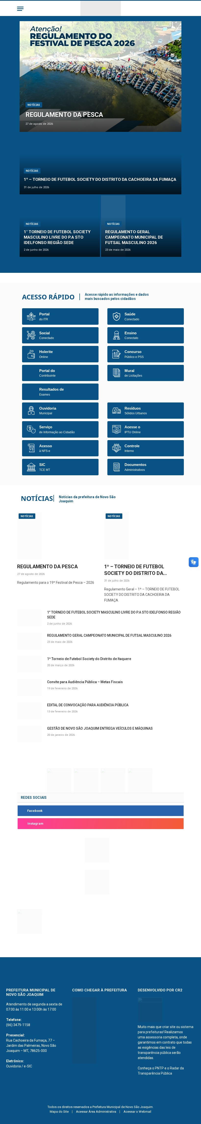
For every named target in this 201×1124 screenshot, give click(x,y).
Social (44, 333)
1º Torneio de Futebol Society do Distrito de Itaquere (89, 659)
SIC (42, 464)
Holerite (46, 352)
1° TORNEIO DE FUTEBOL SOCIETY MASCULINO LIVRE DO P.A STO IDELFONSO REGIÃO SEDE (57, 237)
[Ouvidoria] (31, 410)
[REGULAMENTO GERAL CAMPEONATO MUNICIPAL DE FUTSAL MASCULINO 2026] (141, 226)
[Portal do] (31, 373)
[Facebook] (22, 811)
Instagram (35, 823)
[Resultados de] (31, 391)
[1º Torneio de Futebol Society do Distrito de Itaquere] (30, 664)
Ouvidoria (47, 408)
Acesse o (132, 427)
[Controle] (116, 448)
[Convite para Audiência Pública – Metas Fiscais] (30, 687)
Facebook (34, 811)
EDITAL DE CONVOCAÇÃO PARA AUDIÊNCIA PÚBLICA (87, 705)
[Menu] (20, 8)
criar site (169, 1027)
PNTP (159, 1068)
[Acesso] (31, 448)
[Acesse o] (116, 429)
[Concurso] (116, 354)
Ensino (131, 333)
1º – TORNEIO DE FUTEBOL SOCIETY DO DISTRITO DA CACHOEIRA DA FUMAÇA (100, 179)
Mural (129, 371)
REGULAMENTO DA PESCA (64, 114)
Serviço (45, 427)
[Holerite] (31, 354)
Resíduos (133, 408)
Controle (132, 446)
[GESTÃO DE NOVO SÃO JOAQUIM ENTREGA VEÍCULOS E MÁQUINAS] (30, 733)
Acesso (45, 446)
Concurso (133, 352)
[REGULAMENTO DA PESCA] (100, 76)
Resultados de (51, 389)
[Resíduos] (116, 410)
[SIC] (31, 467)
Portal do (47, 371)
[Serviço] (31, 429)
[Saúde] (116, 316)
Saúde (130, 314)
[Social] (31, 335)
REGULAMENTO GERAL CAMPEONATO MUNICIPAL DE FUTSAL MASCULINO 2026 (134, 237)
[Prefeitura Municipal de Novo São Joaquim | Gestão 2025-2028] (100, 9)
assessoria (154, 1037)
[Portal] (31, 316)
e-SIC (28, 1066)
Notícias (33, 105)
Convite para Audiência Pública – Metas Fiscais (85, 682)
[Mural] (116, 373)
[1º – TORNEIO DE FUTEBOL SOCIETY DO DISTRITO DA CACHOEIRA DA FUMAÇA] (100, 163)
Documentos (135, 464)
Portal (44, 314)
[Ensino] (116, 335)
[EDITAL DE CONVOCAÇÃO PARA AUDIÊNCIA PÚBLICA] (30, 710)
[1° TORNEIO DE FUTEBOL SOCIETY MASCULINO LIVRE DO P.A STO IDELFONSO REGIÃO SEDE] (60, 226)
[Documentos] (116, 467)
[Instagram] (22, 824)
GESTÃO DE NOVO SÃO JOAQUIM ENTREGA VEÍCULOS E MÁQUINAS (100, 728)
